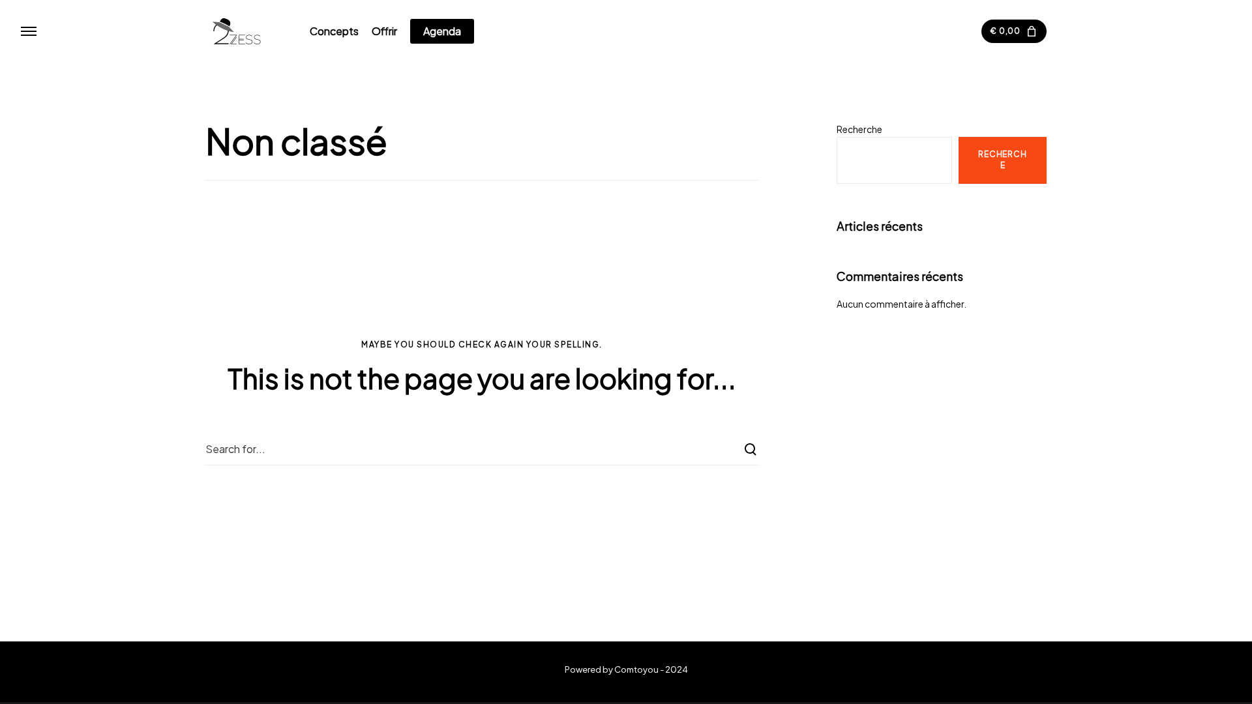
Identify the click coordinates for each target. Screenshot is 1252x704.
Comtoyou (636, 669)
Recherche (859, 129)
